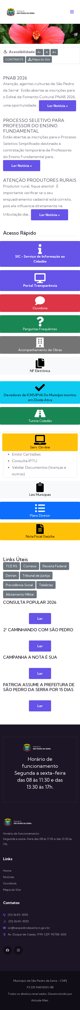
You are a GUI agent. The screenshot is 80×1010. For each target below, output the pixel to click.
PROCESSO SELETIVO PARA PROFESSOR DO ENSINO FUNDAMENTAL (33, 126)
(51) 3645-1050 (18, 915)
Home (7, 870)
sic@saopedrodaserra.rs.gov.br (29, 928)
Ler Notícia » (57, 106)
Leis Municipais (40, 494)
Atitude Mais (39, 1000)
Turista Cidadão (40, 421)
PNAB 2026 (15, 78)
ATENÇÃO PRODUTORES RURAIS (39, 180)
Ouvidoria (40, 308)
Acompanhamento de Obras (40, 350)
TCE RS (11, 566)
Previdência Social (19, 585)
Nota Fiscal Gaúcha (40, 536)
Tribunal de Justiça (36, 575)
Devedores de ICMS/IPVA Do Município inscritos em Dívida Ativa (40, 397)
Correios (30, 566)
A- (39, 52)
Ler (40, 618)
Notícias (8, 877)
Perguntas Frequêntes (40, 329)
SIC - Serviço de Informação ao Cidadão (40, 258)
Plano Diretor (40, 515)
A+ (54, 52)
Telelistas (46, 585)
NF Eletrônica (40, 371)
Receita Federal (54, 566)
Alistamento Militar (20, 594)
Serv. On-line (40, 447)
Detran (11, 575)
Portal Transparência (40, 285)
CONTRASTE (14, 59)
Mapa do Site (41, 59)
